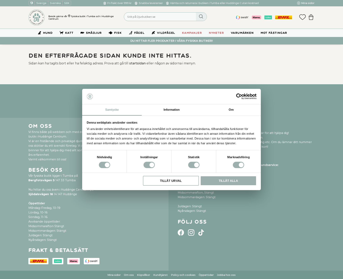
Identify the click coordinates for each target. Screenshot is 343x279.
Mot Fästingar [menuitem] (274, 33)
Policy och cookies (183, 274)
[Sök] (201, 17)
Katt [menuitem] (69, 33)
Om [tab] (231, 109)
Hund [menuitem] (48, 33)
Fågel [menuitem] (139, 33)
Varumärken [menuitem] (242, 33)
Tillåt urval (171, 180)
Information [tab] (172, 109)
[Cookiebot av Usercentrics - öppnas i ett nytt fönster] (239, 96)
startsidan (137, 63)
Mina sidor (114, 274)
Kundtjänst (160, 274)
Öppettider (206, 274)
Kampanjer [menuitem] (192, 33)
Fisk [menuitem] (117, 33)
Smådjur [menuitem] (94, 33)
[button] (302, 17)
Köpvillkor (143, 274)
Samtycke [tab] (112, 109)
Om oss (129, 274)
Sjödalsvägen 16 (40, 194)
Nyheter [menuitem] (216, 33)
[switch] (149, 165)
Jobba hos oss (226, 274)
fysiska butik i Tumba (83, 16)
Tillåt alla (228, 180)
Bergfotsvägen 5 (41, 180)
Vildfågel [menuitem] (166, 33)
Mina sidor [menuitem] (307, 3)
